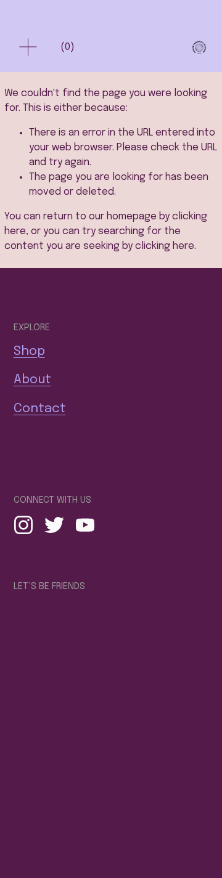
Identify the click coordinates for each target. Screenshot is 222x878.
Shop (29, 351)
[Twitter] (54, 525)
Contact (40, 408)
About (32, 379)
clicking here (164, 246)
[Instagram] (23, 525)
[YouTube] (85, 525)
